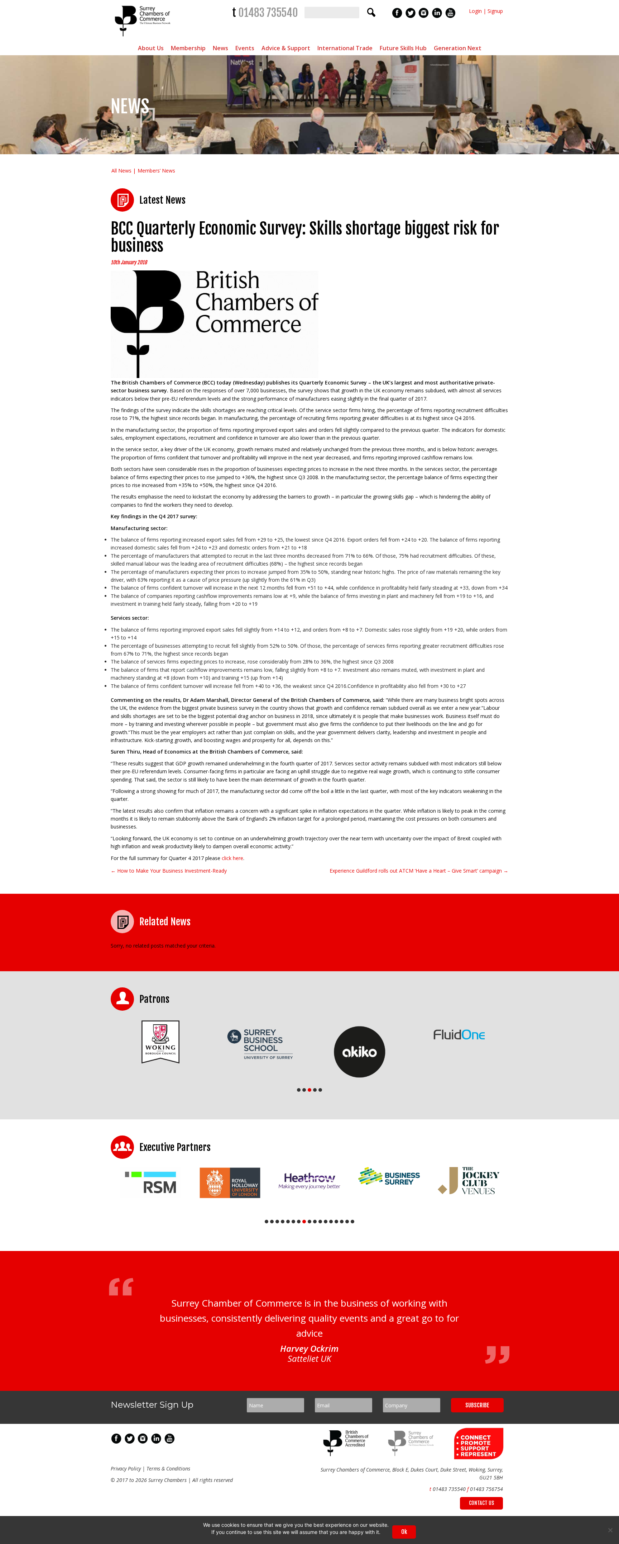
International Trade (345, 48)
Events (244, 48)
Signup (495, 11)
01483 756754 (486, 1489)
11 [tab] (320, 1221)
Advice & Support (285, 48)
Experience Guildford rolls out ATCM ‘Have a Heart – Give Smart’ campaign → (419, 870)
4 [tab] (315, 1090)
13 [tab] (331, 1221)
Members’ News (156, 170)
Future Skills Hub (403, 48)
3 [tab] (309, 1090)
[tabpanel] (160, 1042)
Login (475, 11)
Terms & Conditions (168, 1468)
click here (232, 858)
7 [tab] (299, 1221)
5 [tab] (320, 1090)
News (220, 48)
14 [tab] (336, 1221)
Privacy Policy (126, 1468)
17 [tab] (352, 1221)
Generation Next (457, 48)
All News (121, 170)
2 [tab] (304, 1090)
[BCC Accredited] (347, 1454)
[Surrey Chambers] (143, 38)
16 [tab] (347, 1221)
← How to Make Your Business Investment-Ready (169, 870)
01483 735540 (268, 12)
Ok (404, 1531)
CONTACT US (481, 1503)
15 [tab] (342, 1221)
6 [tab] (293, 1221)
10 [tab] (315, 1221)
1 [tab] (299, 1090)
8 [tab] (304, 1221)
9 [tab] (309, 1221)
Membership (188, 48)
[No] (610, 1530)
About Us (151, 48)
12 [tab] (325, 1221)
